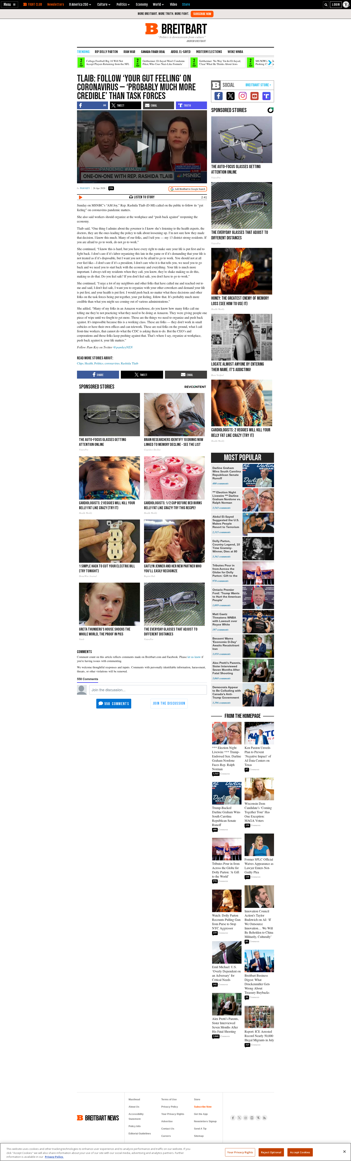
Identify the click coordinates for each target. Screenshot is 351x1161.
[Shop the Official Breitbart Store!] (258, 85)
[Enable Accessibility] (346, 4)
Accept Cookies (300, 1152)
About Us (134, 1106)
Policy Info (135, 1126)
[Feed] (264, 1118)
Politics (98, 363)
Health (89, 363)
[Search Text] (326, 4)
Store (197, 1099)
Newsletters (55, 4)
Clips (80, 363)
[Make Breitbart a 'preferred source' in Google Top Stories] (188, 188)
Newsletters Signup (205, 1121)
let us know (194, 657)
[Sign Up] (202, 14)
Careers (166, 1136)
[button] (9, 4)
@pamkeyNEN (123, 347)
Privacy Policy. (54, 1157)
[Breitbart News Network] (216, 85)
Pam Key (85, 188)
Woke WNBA (235, 52)
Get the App (201, 1114)
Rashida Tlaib (129, 363)
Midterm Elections (209, 52)
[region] (175, 1152)
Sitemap (199, 1136)
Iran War (129, 52)
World (157, 4)
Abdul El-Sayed (181, 52)
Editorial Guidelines (140, 1133)
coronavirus (112, 363)
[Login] (336, 4)
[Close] (344, 1151)
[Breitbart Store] (186, 4)
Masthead (134, 1099)
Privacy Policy (169, 1106)
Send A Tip (200, 1128)
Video (173, 4)
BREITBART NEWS (102, 1117)
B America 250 (78, 4)
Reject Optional (271, 1152)
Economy (142, 4)
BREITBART (183, 28)
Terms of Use (169, 1099)
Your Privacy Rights (240, 1152)
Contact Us (167, 1128)
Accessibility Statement (136, 1116)
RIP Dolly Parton (106, 52)
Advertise (167, 1121)
